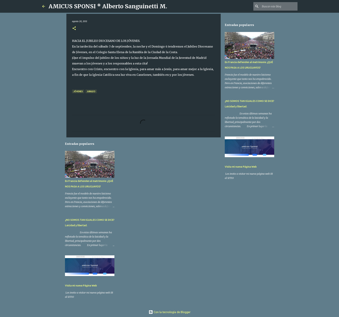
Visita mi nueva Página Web (81, 285)
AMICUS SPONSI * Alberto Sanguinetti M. (108, 6)
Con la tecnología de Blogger (172, 312)
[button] (74, 28)
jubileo (91, 91)
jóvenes (78, 91)
